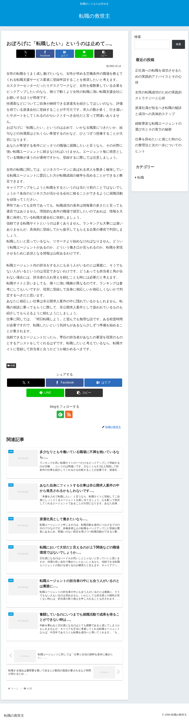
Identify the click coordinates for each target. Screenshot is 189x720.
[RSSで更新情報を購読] (69, 414)
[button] (103, 54)
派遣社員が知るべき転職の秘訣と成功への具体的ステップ (158, 111)
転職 (13, 365)
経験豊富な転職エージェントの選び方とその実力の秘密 (158, 126)
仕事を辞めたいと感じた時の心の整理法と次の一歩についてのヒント (158, 145)
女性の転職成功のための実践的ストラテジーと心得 (158, 95)
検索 (137, 37)
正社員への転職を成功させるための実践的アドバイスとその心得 (158, 76)
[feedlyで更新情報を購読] (60, 414)
